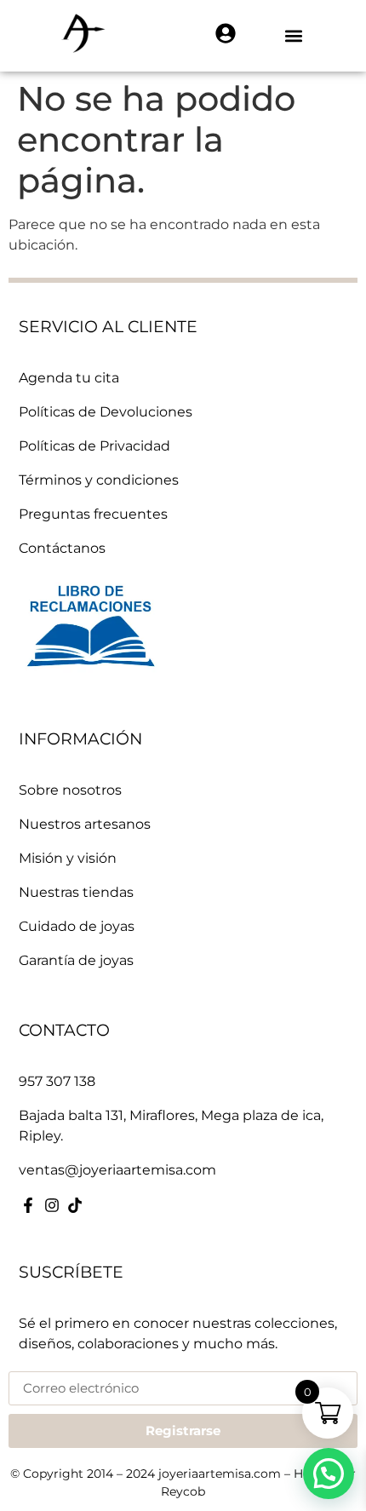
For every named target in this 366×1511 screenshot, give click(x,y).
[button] (294, 36)
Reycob (183, 1491)
